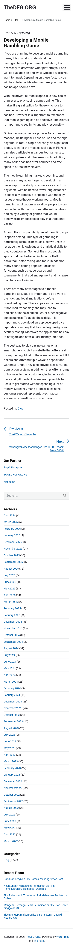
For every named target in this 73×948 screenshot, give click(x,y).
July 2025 (9, 575)
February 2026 (12, 528)
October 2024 (12, 634)
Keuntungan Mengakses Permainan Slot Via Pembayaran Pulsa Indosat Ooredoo (29, 887)
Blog (21, 408)
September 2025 (13, 561)
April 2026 (10, 515)
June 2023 (10, 741)
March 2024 (11, 681)
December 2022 (13, 781)
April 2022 (10, 834)
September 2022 (13, 801)
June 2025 (10, 581)
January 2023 (12, 774)
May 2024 (9, 668)
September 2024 (13, 641)
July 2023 (9, 734)
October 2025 (12, 555)
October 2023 (12, 714)
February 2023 (12, 768)
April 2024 (10, 674)
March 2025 (11, 601)
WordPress (62, 936)
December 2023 (13, 701)
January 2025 (12, 615)
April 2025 (10, 595)
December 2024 (13, 621)
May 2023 (9, 748)
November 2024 (13, 628)
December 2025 (13, 542)
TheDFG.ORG (33, 936)
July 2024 (9, 655)
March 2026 (11, 521)
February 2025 (12, 608)
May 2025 (9, 588)
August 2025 (11, 568)
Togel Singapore (13, 467)
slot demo (9, 481)
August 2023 (11, 728)
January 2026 (12, 535)
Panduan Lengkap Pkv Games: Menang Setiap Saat (33, 879)
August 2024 (11, 648)
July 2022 (9, 814)
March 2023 (11, 761)
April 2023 (10, 754)
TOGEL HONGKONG (15, 474)
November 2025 (13, 548)
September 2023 (13, 721)
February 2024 (12, 688)
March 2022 (11, 841)
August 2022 (11, 807)
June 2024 (10, 661)
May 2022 (9, 827)
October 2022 (12, 794)
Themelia (39, 940)
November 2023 (13, 708)
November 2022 (13, 787)
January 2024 (12, 694)
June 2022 (10, 821)
